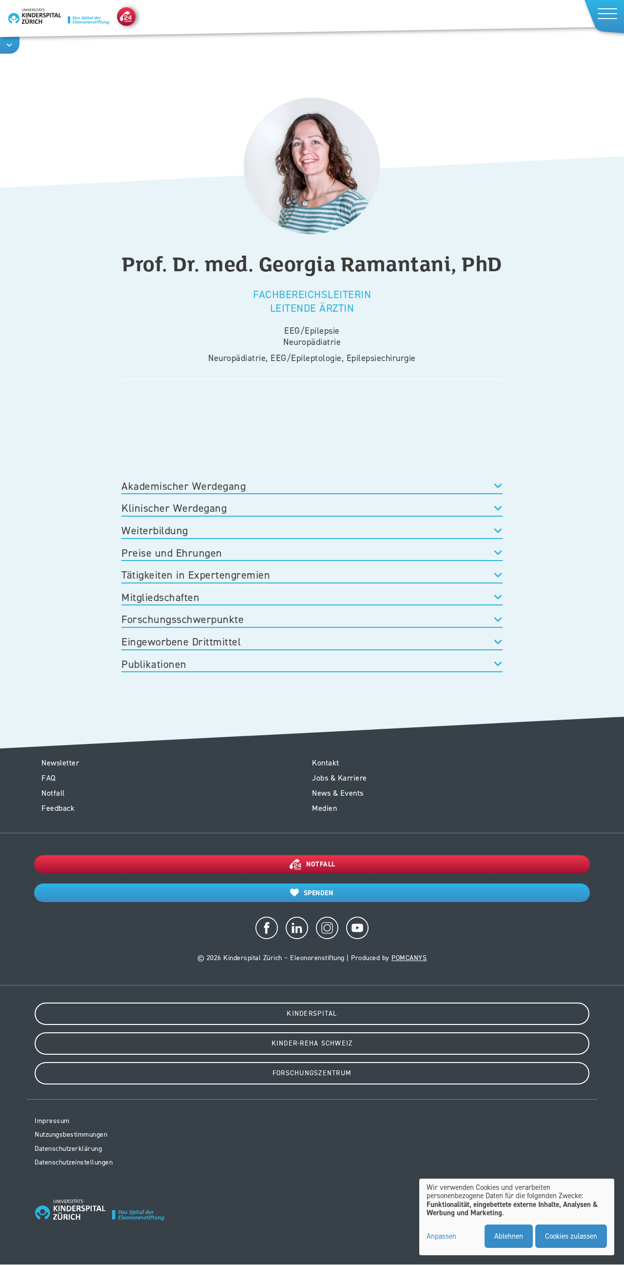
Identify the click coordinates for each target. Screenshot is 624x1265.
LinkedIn (297, 928)
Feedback (58, 808)
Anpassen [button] (441, 1236)
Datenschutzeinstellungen (74, 1162)
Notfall (53, 793)
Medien (324, 808)
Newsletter (60, 763)
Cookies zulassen (571, 1236)
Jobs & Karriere (339, 778)
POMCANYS (409, 958)
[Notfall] (126, 16)
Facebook (266, 928)
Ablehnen (508, 1236)
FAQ (48, 778)
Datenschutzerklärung (68, 1148)
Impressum (52, 1120)
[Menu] (604, 16)
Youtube (357, 928)
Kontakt (325, 763)
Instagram (327, 928)
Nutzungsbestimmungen (71, 1134)
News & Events (338, 793)
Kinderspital (312, 1013)
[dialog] (516, 1217)
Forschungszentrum (312, 1073)
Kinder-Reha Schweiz (312, 1043)
